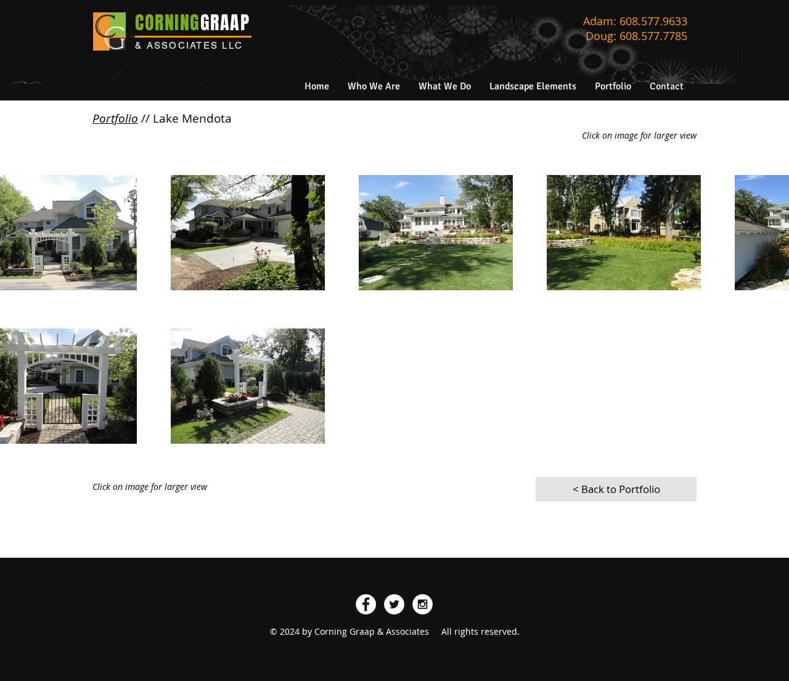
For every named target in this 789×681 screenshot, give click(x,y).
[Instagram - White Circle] (422, 604)
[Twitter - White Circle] (394, 604)
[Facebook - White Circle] (366, 604)
